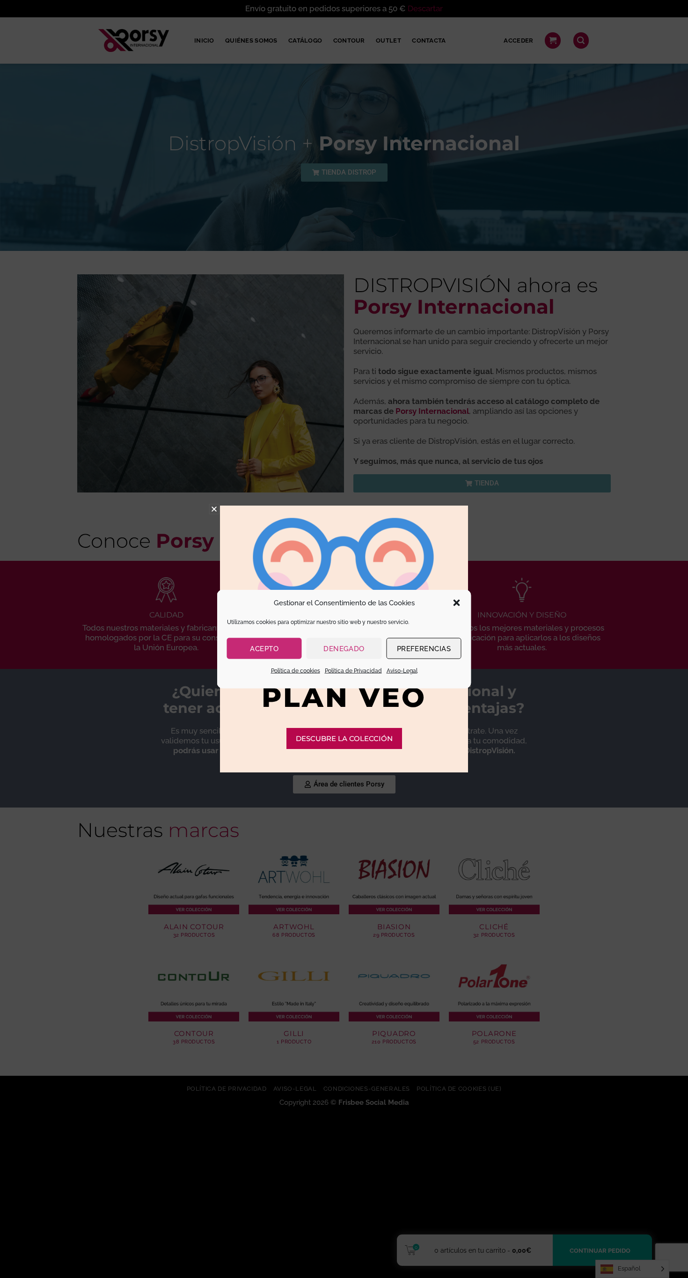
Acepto (264, 648)
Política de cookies (295, 671)
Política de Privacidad (353, 671)
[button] (456, 603)
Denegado (344, 648)
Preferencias (424, 648)
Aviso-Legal (402, 671)
